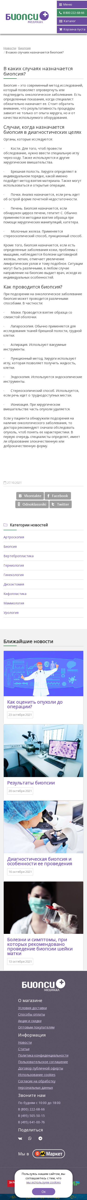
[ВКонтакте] (30, 496)
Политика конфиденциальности (43, 1055)
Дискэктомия (13, 584)
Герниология (13, 565)
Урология (11, 612)
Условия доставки (32, 1008)
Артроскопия (13, 537)
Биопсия (24, 48)
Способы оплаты (31, 1014)
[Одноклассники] (32, 504)
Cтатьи (23, 1049)
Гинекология (13, 575)
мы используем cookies (43, 1182)
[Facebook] (58, 496)
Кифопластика (14, 593)
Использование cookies (36, 1074)
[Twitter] (60, 504)
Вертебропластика (18, 556)
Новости (9, 48)
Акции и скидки (30, 1021)
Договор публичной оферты (40, 1068)
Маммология (13, 603)
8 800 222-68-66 (73, 13)
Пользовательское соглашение (43, 1062)
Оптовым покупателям (36, 1027)
